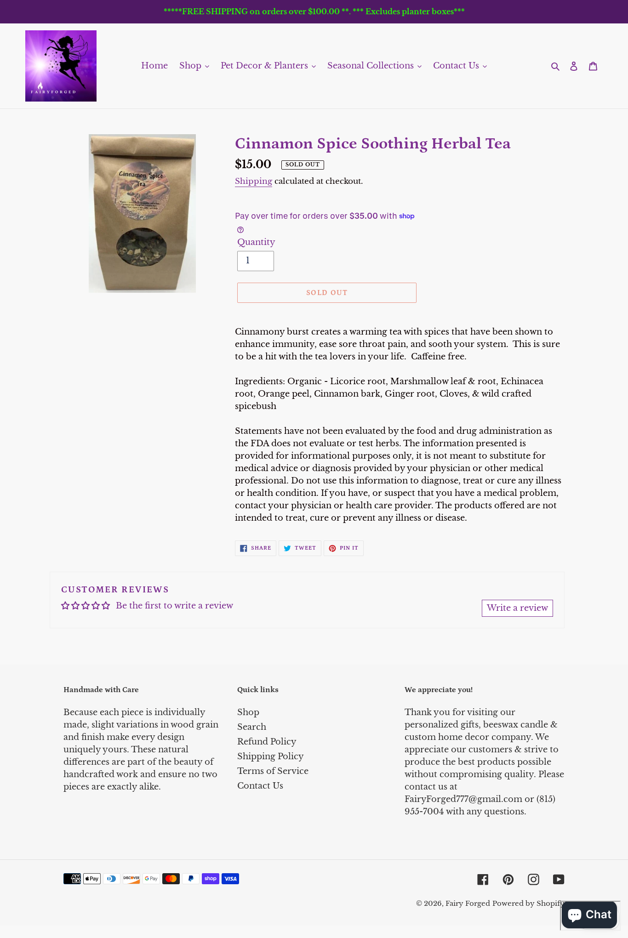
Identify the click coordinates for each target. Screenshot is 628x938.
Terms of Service (272, 771)
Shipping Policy (270, 756)
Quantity (256, 242)
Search (251, 727)
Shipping (253, 181)
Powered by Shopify (528, 903)
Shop (248, 712)
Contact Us (260, 786)
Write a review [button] (517, 608)
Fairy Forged (467, 903)
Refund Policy (267, 742)
